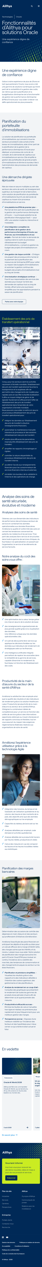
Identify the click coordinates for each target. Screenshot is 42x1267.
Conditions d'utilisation (22, 1246)
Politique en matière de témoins (29, 1242)
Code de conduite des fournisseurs (13, 1254)
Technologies (7, 17)
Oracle (19, 17)
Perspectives (6, 1207)
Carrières (5, 1203)
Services (5, 1200)
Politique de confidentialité (10, 1250)
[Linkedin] (3, 1237)
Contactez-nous (7, 1224)
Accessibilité (6, 1246)
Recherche (6, 1227)
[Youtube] (7, 1237)
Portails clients (7, 1220)
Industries (5, 1196)
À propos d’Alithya (28, 1196)
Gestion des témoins (8, 1242)
